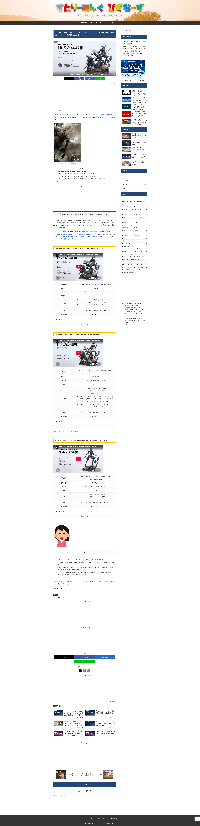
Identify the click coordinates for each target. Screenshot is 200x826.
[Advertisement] (84, 96)
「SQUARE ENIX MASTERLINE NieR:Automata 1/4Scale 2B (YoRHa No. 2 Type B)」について (82, 178)
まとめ (58, 181)
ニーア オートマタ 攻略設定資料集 (67, 163)
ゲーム (56, 594)
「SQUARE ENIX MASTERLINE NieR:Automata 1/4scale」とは (73, 171)
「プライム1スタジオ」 (93, 225)
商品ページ (84, 324)
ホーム (86, 818)
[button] (146, 30)
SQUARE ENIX (58, 597)
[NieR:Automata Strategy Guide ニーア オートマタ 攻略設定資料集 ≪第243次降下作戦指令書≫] (67, 142)
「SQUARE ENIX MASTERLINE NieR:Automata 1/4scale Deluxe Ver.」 (74, 234)
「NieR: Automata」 (105, 114)
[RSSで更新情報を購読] (88, 670)
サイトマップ (114, 818)
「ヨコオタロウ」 (74, 222)
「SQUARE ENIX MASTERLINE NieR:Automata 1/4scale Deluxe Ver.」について (79, 176)
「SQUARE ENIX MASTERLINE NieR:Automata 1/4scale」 (74, 117)
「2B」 (104, 234)
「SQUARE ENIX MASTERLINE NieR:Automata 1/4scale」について (76, 173)
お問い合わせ (104, 818)
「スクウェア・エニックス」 (62, 114)
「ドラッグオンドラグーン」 (100, 220)
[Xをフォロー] (80, 670)
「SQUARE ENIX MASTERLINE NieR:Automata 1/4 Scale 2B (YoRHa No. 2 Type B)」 (80, 236)
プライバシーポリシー (95, 819)
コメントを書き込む (85, 791)
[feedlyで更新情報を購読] (84, 670)
